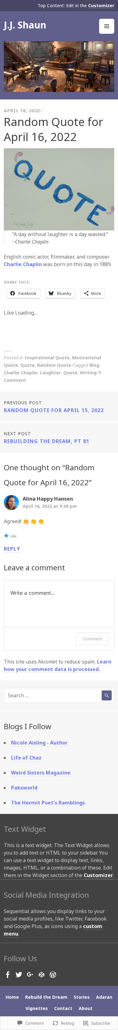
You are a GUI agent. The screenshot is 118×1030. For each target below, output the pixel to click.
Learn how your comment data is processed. (57, 665)
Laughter (50, 373)
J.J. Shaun (25, 24)
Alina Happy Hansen (48, 498)
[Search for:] (59, 695)
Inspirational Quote (47, 358)
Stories (82, 997)
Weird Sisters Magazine (40, 772)
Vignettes (36, 1008)
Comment (92, 638)
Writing (88, 373)
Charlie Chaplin (23, 264)
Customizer (101, 5)
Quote (27, 365)
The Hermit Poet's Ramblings (48, 802)
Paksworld (24, 787)
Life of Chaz (26, 757)
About (86, 1008)
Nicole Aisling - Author (39, 742)
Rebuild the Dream (46, 997)
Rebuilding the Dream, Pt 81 (46, 438)
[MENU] (106, 26)
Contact (63, 1008)
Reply (12, 548)
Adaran (104, 997)
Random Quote (54, 365)
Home (12, 997)
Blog (94, 365)
